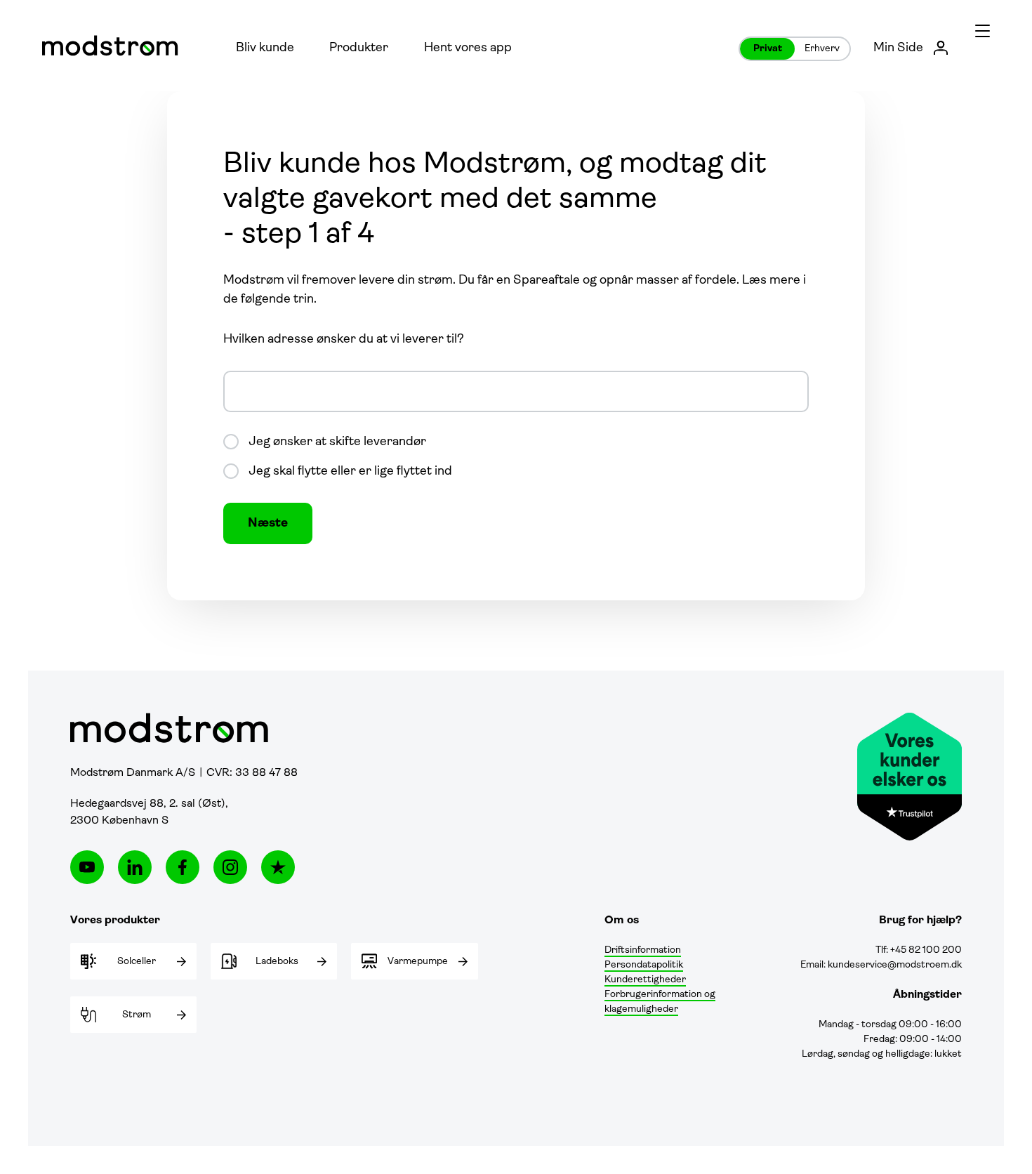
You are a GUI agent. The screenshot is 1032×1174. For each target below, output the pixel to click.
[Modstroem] (110, 45)
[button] (982, 30)
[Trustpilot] (278, 867)
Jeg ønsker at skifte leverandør (337, 442)
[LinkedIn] (135, 867)
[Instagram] (230, 867)
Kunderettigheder (645, 980)
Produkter (358, 48)
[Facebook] (182, 867)
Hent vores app (468, 48)
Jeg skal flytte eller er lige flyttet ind (350, 472)
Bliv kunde (265, 48)
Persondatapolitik (643, 965)
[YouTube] (87, 867)
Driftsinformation (642, 950)
